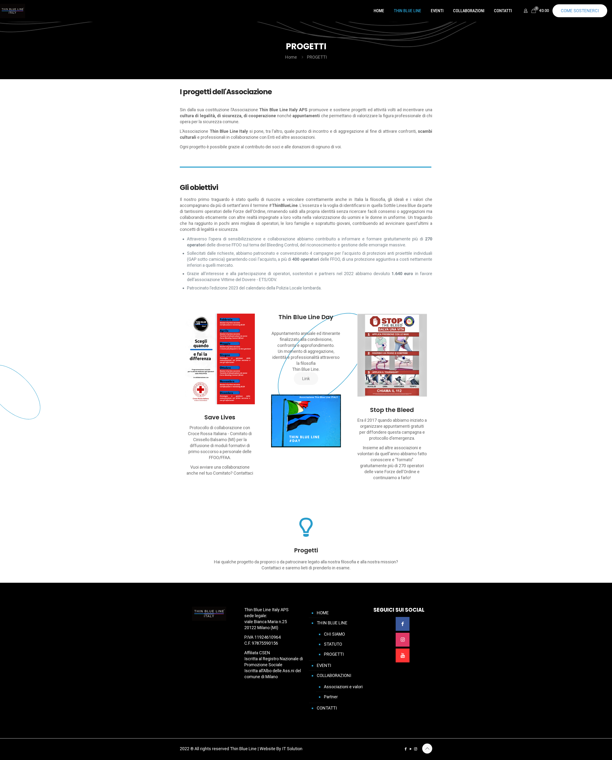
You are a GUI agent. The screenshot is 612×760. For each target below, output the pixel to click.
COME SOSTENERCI (580, 10)
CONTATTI (327, 707)
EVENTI (324, 665)
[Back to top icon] (427, 748)
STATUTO (333, 644)
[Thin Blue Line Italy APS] (12, 11)
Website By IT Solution (281, 748)
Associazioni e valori (343, 686)
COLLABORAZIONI (334, 675)
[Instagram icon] (415, 749)
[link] (306, 420)
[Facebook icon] (405, 749)
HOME (323, 612)
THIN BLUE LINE (332, 622)
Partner (331, 696)
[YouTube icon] (410, 749)
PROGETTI (334, 654)
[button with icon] (403, 624)
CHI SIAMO (334, 634)
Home (291, 57)
